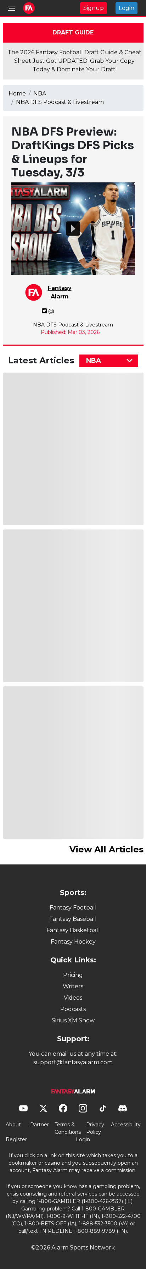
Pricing (73, 975)
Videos (73, 997)
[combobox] (109, 361)
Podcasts (73, 1009)
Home (17, 93)
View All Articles (106, 849)
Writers (73, 986)
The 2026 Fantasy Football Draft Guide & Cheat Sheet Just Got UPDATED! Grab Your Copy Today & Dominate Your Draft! (74, 61)
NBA (39, 93)
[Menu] (11, 8)
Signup (93, 8)
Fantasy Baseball (73, 919)
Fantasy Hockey (73, 941)
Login (126, 8)
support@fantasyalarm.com (73, 1062)
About (13, 1124)
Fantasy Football (73, 907)
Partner (39, 1124)
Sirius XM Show (73, 1020)
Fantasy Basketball (73, 930)
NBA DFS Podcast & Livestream (60, 102)
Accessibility (126, 1124)
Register (16, 1139)
